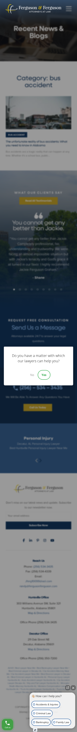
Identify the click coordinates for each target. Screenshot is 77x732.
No (32, 375)
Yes (44, 375)
